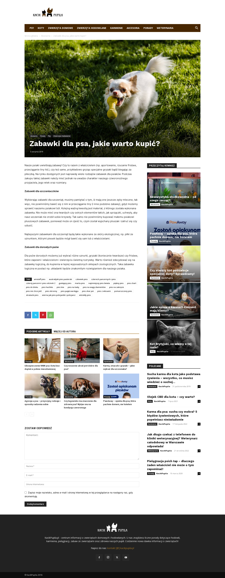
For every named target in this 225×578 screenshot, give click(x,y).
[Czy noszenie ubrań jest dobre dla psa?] (82, 350)
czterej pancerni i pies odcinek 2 (40, 283)
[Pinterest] (43, 315)
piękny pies (118, 283)
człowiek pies (82, 279)
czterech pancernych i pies (103, 279)
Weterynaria (165, 28)
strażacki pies (32, 295)
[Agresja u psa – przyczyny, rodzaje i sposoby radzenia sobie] (42, 386)
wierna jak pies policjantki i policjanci (58, 295)
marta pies (80, 283)
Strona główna (31, 35)
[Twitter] (35, 315)
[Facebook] (28, 315)
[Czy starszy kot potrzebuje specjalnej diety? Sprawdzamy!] (173, 264)
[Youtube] (126, 557)
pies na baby (73, 287)
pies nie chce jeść (34, 291)
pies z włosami (104, 291)
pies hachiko (47, 287)
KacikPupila (167, 204)
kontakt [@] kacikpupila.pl (120, 548)
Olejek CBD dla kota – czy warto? (171, 396)
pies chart (131, 283)
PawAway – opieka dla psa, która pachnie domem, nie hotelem (173, 235)
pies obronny (51, 291)
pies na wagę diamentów (94, 287)
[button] (196, 28)
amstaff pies (39, 279)
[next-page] (32, 414)
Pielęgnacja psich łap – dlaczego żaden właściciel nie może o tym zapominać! (170, 465)
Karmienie (116, 28)
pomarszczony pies (123, 291)
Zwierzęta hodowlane (91, 28)
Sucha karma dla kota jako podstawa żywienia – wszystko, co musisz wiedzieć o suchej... (173, 378)
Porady (148, 28)
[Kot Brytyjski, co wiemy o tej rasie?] (173, 337)
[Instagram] (108, 557)
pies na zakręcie (116, 287)
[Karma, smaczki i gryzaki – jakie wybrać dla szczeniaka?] (121, 350)
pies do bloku (32, 287)
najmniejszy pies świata (99, 283)
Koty (41, 28)
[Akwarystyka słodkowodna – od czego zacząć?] (173, 190)
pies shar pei (88, 291)
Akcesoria (133, 28)
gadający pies (65, 283)
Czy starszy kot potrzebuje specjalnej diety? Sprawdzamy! (172, 272)
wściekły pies (85, 295)
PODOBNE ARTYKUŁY (38, 331)
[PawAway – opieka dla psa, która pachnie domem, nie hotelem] (121, 386)
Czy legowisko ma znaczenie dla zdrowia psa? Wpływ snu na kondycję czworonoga (80, 404)
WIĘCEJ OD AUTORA (65, 331)
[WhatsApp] (50, 315)
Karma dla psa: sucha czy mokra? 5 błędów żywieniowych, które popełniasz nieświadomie (172, 415)
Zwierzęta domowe (60, 28)
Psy (32, 28)
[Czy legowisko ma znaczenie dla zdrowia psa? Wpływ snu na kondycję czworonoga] (82, 386)
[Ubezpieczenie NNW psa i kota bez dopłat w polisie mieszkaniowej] (42, 350)
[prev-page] (27, 414)
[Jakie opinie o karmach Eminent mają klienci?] (173, 301)
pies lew (60, 287)
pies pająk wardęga (69, 291)
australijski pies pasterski (60, 279)
